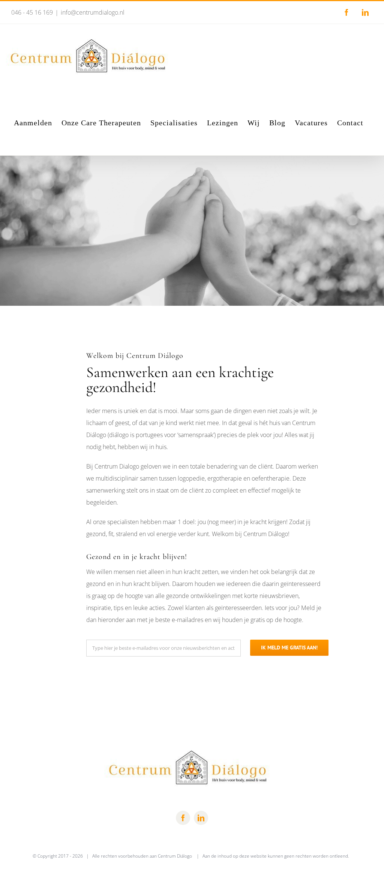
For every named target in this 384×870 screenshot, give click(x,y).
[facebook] (183, 818)
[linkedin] (201, 818)
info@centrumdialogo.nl (92, 12)
